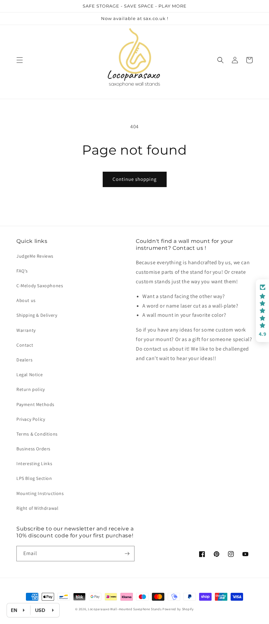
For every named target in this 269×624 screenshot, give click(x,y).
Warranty (26, 330)
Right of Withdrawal (37, 508)
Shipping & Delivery (36, 315)
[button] (19, 60)
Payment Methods (35, 404)
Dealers (24, 360)
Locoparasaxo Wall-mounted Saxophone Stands (124, 609)
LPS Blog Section (34, 478)
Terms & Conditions (37, 434)
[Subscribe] (127, 553)
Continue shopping (135, 179)
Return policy (30, 389)
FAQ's (22, 271)
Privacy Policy (30, 419)
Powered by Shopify (178, 609)
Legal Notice (29, 374)
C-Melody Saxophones (39, 286)
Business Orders (33, 449)
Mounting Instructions (40, 493)
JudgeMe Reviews (34, 256)
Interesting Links (34, 463)
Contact (24, 345)
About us (26, 300)
